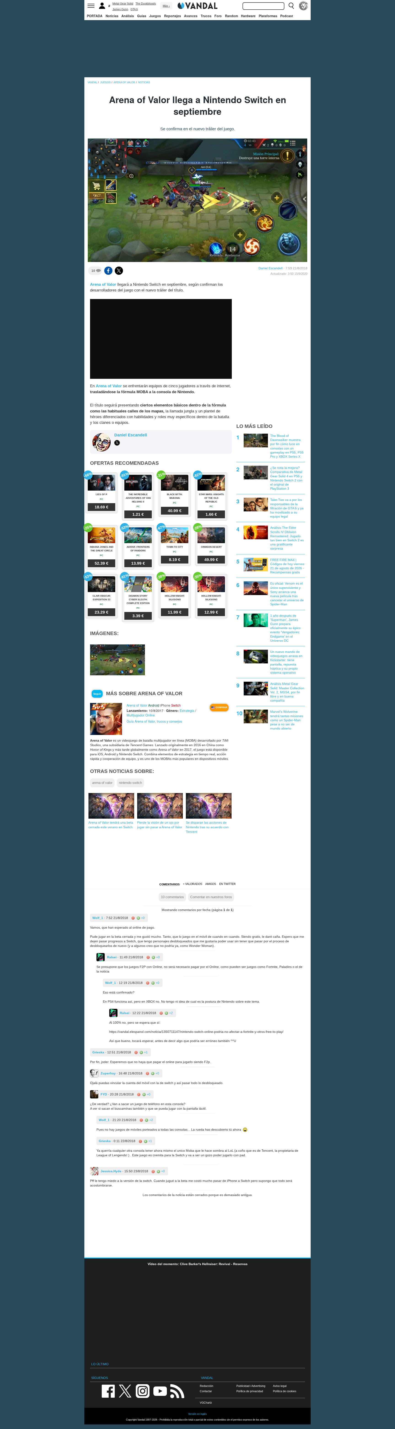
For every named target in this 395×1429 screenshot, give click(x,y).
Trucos (206, 15)
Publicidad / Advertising (250, 1385)
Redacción (206, 1385)
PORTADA (94, 15)
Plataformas (268, 15)
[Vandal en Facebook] (108, 1390)
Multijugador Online (141, 715)
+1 (145, 1052)
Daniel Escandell (271, 268)
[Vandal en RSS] (177, 1390)
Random (231, 15)
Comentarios (169, 884)
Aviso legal (280, 1385)
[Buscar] (291, 5)
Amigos (210, 884)
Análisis (127, 15)
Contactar (206, 1391)
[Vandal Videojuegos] (197, 5)
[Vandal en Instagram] (142, 1390)
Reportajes (172, 15)
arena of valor (102, 783)
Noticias (112, 15)
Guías (141, 15)
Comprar (221, 707)
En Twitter (227, 884)
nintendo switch (130, 783)
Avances (191, 15)
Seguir (97, 693)
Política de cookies (284, 1391)
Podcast (286, 15)
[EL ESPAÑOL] (303, 5)
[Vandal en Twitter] (125, 1390)
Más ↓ (166, 6)
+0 (142, 918)
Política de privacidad (249, 1391)
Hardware (248, 15)
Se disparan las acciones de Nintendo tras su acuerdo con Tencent (207, 827)
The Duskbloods (146, 3)
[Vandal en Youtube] (160, 1390)
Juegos (155, 15)
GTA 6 (134, 9)
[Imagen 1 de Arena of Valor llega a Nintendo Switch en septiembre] (117, 659)
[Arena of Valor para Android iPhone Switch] (106, 719)
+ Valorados (192, 884)
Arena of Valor (103, 284)
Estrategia (187, 710)
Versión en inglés (197, 1414)
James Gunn (120, 9)
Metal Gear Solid (122, 3)
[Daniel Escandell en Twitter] (117, 443)
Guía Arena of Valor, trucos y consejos (154, 721)
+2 (170, 1013)
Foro (218, 15)
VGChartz (206, 1402)
